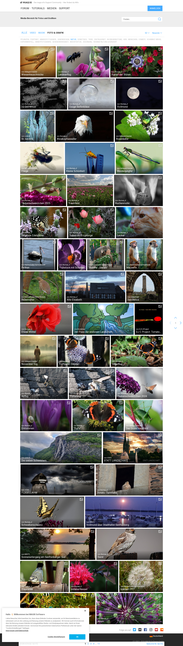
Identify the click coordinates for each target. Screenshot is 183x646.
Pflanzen (25, 39)
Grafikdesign (63, 39)
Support (64, 8)
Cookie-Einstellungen (56, 637)
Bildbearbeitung (114, 39)
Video (33, 32)
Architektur (75, 42)
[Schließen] (85, 610)
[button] (147, 33)
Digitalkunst (100, 39)
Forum (25, 8)
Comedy (142, 39)
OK (77, 637)
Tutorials (38, 8)
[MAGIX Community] (26, 2)
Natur (73, 39)
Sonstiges (82, 39)
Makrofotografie (48, 39)
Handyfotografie (43, 42)
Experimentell (27, 42)
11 (98, 643)
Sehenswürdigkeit (60, 42)
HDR (125, 39)
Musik (41, 32)
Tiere (90, 39)
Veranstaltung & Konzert (105, 42)
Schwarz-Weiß (154, 39)
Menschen (132, 39)
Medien (52, 8)
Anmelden (155, 8)
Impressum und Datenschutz (17, 631)
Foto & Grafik (55, 32)
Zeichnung (87, 42)
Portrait (34, 39)
